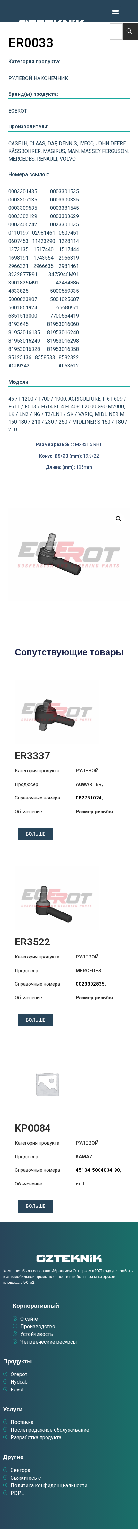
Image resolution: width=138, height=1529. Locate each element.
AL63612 (68, 366)
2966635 (43, 266)
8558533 (45, 357)
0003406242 (22, 225)
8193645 (18, 324)
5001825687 (64, 299)
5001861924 (22, 308)
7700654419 (64, 316)
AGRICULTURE (84, 399)
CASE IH (17, 143)
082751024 (89, 798)
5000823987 (22, 299)
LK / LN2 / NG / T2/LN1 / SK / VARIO (50, 414)
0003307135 (22, 200)
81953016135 (24, 332)
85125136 (19, 357)
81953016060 (63, 324)
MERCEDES (21, 159)
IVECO (86, 143)
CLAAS (37, 143)
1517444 (69, 249)
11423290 (43, 241)
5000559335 (64, 291)
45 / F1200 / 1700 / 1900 (37, 399)
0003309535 (22, 208)
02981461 (43, 233)
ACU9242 (19, 366)
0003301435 (22, 191)
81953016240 (63, 332)
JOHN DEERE (111, 143)
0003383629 (64, 216)
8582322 (69, 357)
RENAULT (47, 159)
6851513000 (22, 316)
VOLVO (68, 159)
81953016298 (63, 341)
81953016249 (24, 341)
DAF (51, 143)
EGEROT (17, 111)
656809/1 (67, 308)
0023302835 (90, 984)
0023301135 (64, 225)
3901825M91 (23, 283)
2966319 (69, 258)
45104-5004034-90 (98, 1170)
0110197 (18, 233)
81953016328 (24, 349)
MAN (73, 151)
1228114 (69, 241)
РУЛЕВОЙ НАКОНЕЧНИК (38, 78)
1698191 (18, 258)
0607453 (18, 241)
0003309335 (64, 200)
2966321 (18, 266)
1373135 (18, 249)
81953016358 (63, 349)
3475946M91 (63, 274)
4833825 (18, 291)
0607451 (69, 233)
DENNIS (68, 143)
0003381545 (64, 208)
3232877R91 (23, 274)
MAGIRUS (54, 151)
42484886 (67, 283)
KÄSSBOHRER (24, 151)
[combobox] (116, 31)
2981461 (69, 266)
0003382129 (22, 216)
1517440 (43, 249)
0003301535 (64, 191)
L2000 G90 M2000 (103, 407)
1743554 (43, 258)
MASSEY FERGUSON (104, 151)
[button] (115, 11)
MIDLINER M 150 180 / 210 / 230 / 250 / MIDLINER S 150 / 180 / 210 (67, 422)
